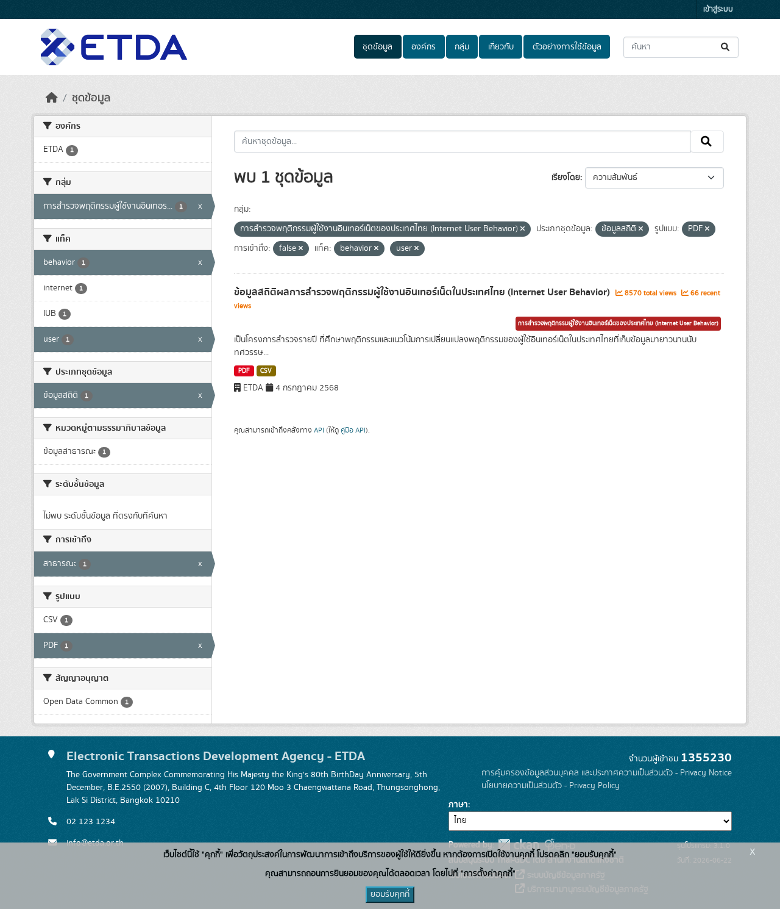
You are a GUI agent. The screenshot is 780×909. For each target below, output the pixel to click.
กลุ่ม (462, 47)
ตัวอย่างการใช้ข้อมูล (567, 47)
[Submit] (726, 47)
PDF (244, 371)
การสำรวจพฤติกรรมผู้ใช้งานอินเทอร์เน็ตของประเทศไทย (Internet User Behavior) (618, 323)
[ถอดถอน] (522, 229)
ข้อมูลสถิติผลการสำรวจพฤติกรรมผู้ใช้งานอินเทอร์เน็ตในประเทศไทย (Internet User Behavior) (423, 292)
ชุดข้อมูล (377, 47)
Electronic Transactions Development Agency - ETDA (215, 756)
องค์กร (423, 47)
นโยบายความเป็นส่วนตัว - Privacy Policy (550, 786)
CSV (266, 371)
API (319, 430)
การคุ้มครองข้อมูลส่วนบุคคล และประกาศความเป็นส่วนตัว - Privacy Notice (606, 773)
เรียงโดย (565, 177)
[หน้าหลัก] (52, 98)
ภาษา (458, 805)
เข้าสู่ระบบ (718, 9)
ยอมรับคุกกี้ (390, 894)
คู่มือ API (353, 430)
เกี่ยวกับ (501, 47)
